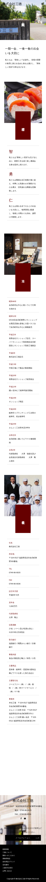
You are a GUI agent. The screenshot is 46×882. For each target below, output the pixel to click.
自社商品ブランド (9, 861)
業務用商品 (6, 858)
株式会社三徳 (12, 4)
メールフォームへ (23, 838)
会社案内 (6, 865)
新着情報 (6, 849)
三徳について (7, 852)
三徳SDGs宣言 (8, 868)
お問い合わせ (7, 871)
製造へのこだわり (9, 855)
